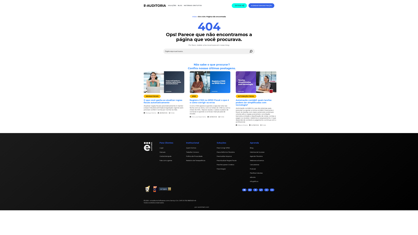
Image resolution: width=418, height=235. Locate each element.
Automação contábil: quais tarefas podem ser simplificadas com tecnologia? (253, 102)
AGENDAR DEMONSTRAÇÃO (261, 5)
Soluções (172, 5)
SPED (194, 96)
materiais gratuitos (192, 5)
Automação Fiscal (246, 96)
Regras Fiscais (152, 96)
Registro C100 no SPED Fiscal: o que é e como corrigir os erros (209, 101)
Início (194, 17)
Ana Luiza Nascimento (199, 117)
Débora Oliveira (243, 125)
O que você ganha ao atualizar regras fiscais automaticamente (163, 101)
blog (180, 5)
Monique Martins (151, 113)
